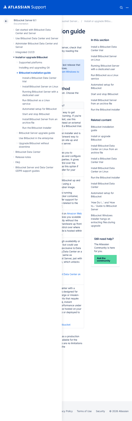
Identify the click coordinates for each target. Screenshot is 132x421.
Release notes (23, 157)
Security (100, 411)
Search (121, 7)
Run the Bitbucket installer (36, 127)
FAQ (17, 162)
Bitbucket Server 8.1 (25, 20)
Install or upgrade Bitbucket (31, 57)
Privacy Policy (65, 411)
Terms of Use (84, 411)
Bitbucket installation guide (35, 72)
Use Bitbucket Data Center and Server (36, 38)
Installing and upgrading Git (34, 67)
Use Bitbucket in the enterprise (36, 138)
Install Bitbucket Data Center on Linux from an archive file (104, 149)
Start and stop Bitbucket (36, 114)
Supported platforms (30, 62)
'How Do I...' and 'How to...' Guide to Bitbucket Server (104, 206)
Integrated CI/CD (25, 52)
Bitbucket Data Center (27, 151)
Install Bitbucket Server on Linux (40, 86)
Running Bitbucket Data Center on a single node (62, 276)
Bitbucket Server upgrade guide (37, 132)
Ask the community (103, 259)
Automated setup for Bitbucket (39, 108)
